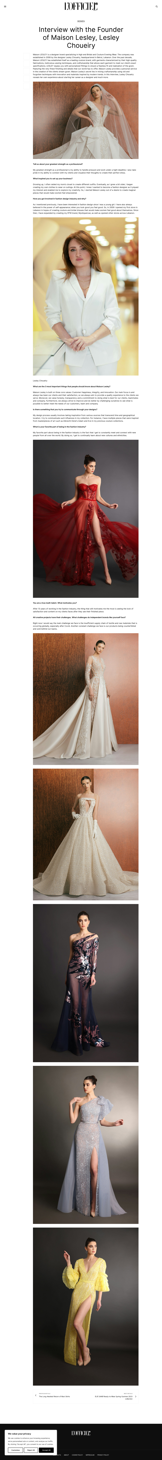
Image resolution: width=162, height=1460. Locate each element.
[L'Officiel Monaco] (81, 6)
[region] (31, 1442)
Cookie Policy (77, 1455)
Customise (15, 1450)
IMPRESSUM (90, 1455)
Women (81, 21)
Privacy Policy (103, 1455)
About (66, 1455)
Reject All (31, 1450)
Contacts (57, 1455)
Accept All (46, 1450)
